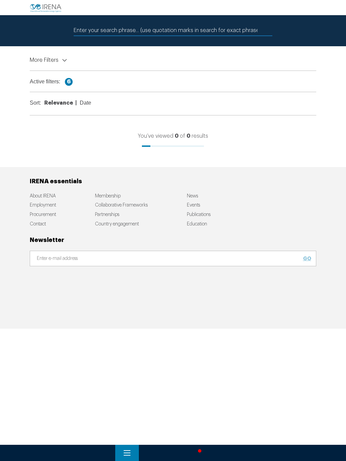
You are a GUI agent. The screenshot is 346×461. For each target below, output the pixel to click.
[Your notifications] (198, 453)
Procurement (43, 214)
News (192, 196)
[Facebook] (47, 280)
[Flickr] (104, 280)
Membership (108, 196)
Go (307, 258)
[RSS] (133, 280)
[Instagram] (90, 280)
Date (85, 103)
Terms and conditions (49, 326)
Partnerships (107, 214)
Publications (199, 214)
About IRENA (43, 196)
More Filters (44, 60)
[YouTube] (76, 280)
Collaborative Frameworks (121, 205)
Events (193, 205)
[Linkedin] (118, 280)
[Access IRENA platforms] (174, 453)
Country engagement (117, 224)
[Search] (151, 453)
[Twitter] (62, 280)
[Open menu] (127, 453)
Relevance (58, 103)
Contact (38, 224)
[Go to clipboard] (221, 453)
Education (197, 224)
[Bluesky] (33, 280)
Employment (43, 205)
